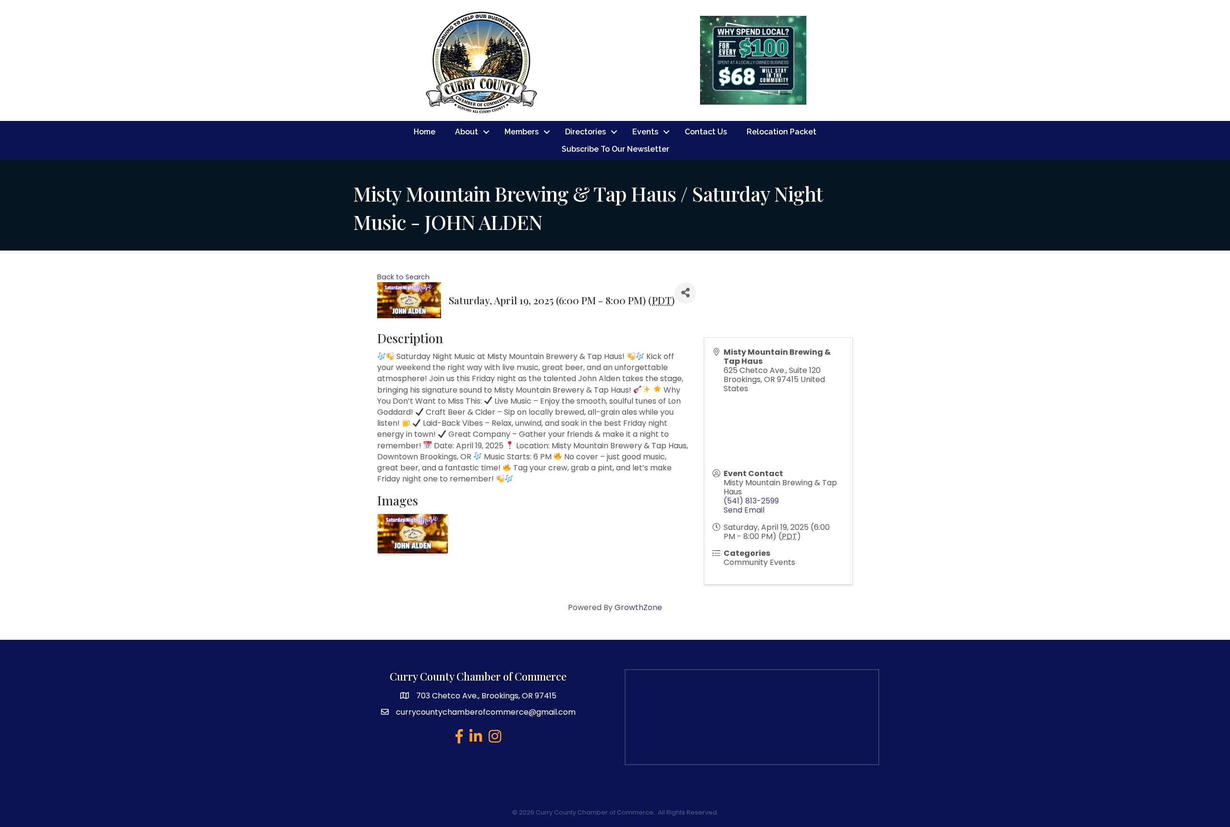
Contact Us (706, 131)
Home (424, 131)
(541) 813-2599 (751, 500)
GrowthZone (638, 607)
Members (521, 131)
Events (645, 131)
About (466, 131)
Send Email (744, 509)
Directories (585, 131)
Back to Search (403, 277)
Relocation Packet (781, 131)
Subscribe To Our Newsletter (615, 149)
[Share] (685, 293)
